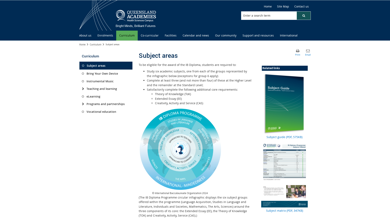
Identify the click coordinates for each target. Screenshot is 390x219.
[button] (304, 16)
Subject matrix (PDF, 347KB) (284, 211)
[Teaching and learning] (83, 88)
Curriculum (95, 44)
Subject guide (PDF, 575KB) (284, 137)
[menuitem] (85, 36)
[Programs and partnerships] (83, 104)
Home (82, 44)
